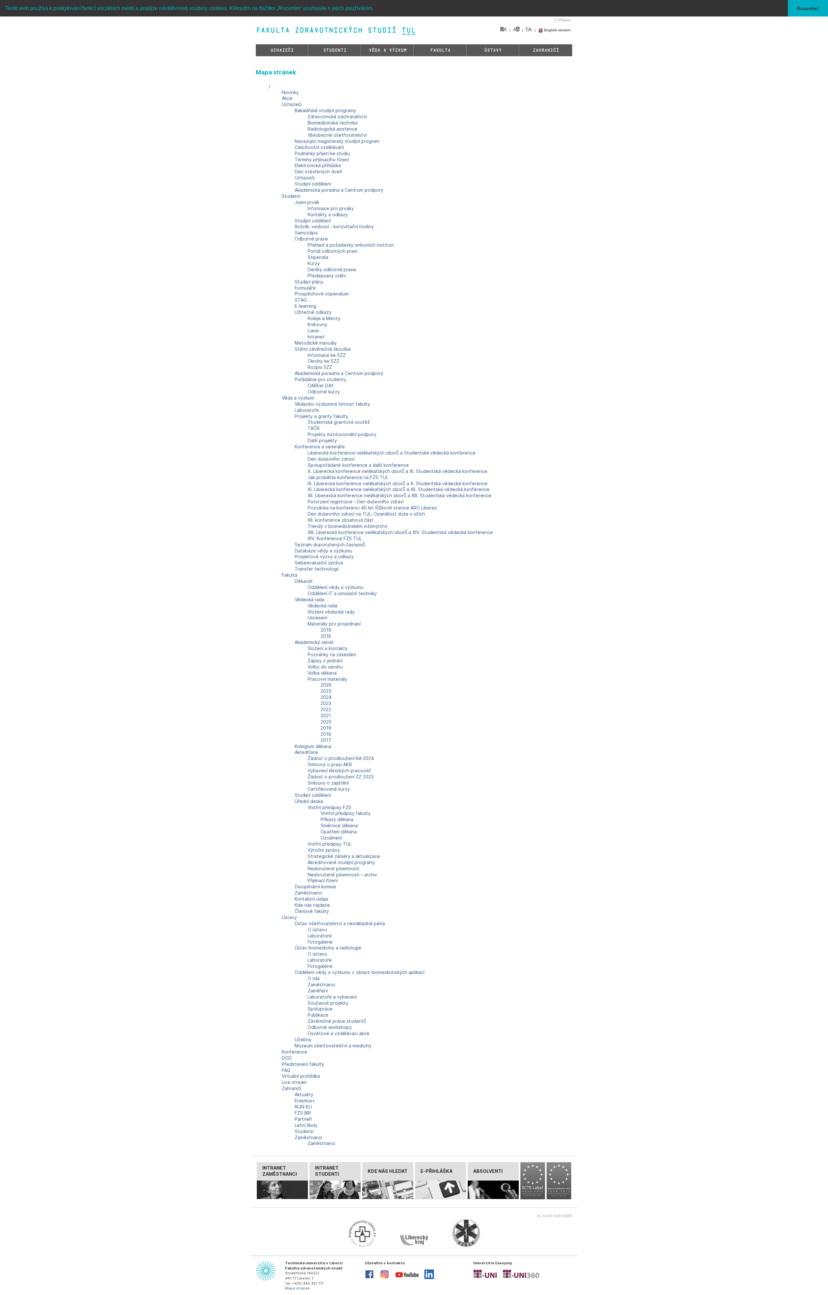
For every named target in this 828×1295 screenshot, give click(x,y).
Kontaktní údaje (311, 899)
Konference (294, 1051)
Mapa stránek (297, 1288)
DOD (287, 1058)
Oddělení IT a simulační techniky (342, 593)
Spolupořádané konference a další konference (358, 465)
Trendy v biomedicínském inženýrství (347, 526)
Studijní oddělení (313, 184)
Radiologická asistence (332, 129)
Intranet (316, 336)
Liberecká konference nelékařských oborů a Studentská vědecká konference (391, 452)
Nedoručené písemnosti (333, 868)
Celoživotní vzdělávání (319, 147)
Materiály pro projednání (334, 623)
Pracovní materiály (327, 679)
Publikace (318, 1015)
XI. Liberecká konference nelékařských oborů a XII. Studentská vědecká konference (398, 489)
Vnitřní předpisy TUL (330, 844)
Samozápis (306, 232)
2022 (326, 709)
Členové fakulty (312, 911)
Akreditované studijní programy (341, 862)
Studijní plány (309, 281)
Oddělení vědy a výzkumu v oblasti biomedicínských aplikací (359, 972)
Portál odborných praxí (332, 251)
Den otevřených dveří (318, 171)
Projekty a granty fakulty (321, 416)
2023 (326, 703)
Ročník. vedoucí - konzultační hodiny (334, 226)
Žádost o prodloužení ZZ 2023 (341, 776)
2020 (326, 721)
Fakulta (440, 50)
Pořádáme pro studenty (320, 379)
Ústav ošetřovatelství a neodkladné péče (340, 923)
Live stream (294, 1082)
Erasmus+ (305, 1100)
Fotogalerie (320, 942)
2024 (326, 697)
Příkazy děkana (337, 819)
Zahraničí (546, 50)
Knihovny (317, 324)
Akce (287, 98)
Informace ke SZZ (327, 355)
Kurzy (314, 263)
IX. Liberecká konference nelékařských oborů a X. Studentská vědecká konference (397, 483)
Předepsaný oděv (327, 275)
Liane (313, 330)
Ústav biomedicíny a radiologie (328, 947)
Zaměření (318, 990)
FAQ (286, 1070)
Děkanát (304, 581)
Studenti (334, 50)
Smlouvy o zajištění (328, 783)
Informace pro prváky (331, 208)
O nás (314, 978)
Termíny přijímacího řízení (322, 159)
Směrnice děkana (339, 825)
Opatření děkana (339, 831)
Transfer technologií (317, 569)
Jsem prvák (307, 202)
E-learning (305, 306)
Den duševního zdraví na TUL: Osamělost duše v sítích (366, 514)
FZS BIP (303, 1113)
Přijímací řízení (323, 880)
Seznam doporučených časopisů (330, 544)
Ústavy (493, 50)
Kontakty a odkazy (328, 214)
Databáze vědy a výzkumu (323, 550)
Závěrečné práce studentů (337, 1021)
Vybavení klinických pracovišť (339, 770)
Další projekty (322, 440)
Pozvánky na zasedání (332, 654)
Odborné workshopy (330, 1027)
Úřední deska (309, 801)
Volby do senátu (325, 666)
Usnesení (317, 617)
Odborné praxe (311, 238)
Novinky (290, 92)
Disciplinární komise (315, 886)
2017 (326, 740)
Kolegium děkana (313, 746)
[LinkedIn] (430, 1278)
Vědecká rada (309, 599)
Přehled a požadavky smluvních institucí (351, 245)
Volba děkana (322, 673)
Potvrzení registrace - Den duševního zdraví (356, 501)
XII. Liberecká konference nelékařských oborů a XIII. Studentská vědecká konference (399, 495)
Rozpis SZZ (320, 367)
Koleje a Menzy (324, 318)
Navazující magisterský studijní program (337, 141)
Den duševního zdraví (331, 459)
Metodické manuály (316, 343)
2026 (326, 685)
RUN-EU (303, 1106)
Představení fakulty (303, 1064)
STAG (301, 300)
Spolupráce (320, 1008)
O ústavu (317, 929)
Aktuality (304, 1094)
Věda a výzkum (388, 50)
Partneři (303, 1119)
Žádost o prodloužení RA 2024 (341, 758)
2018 (326, 636)
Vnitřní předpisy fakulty (346, 813)
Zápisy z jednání (325, 660)
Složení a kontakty (328, 648)
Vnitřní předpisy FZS (329, 807)
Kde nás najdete (312, 905)
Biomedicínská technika (333, 122)
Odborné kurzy (324, 391)
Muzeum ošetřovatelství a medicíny (333, 1045)
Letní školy (306, 1125)
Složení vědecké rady (331, 612)
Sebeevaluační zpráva (319, 562)
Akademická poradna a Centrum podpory (339, 190)
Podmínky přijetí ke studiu (322, 153)
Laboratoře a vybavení (332, 997)
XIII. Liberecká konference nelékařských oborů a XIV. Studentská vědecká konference (400, 532)
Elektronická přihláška (318, 165)
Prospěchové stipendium (322, 293)
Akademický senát (314, 642)
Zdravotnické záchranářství (337, 116)
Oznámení (331, 837)
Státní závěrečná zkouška (323, 349)
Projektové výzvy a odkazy (324, 556)
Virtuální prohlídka (301, 1076)
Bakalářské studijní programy (325, 110)
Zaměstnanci (308, 892)
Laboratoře (307, 410)
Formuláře (305, 288)
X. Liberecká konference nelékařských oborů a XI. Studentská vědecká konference (397, 471)
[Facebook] (369, 1278)
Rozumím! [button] (808, 8)
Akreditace (306, 752)
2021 (326, 715)
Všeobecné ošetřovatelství (337, 135)
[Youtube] (407, 1279)
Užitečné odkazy (313, 312)
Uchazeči (282, 50)
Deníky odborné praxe (332, 269)
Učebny (303, 1039)
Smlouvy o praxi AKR (330, 764)
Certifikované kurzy (329, 789)
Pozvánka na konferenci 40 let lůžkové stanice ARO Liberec (372, 507)
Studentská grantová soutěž (339, 422)
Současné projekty (328, 1003)
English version (557, 30)
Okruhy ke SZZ (323, 361)
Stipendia (318, 257)
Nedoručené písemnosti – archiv (342, 874)
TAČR (314, 428)
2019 (326, 630)
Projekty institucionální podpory (342, 434)
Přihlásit (564, 20)
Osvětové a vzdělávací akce (338, 1033)
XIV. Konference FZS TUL (335, 538)
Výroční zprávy (324, 850)
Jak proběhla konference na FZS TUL (348, 477)
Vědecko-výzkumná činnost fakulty (332, 404)
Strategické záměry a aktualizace (344, 856)
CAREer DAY (321, 385)
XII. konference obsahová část (341, 520)
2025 (326, 691)
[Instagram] (384, 1278)
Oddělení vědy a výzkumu (336, 587)
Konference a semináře (320, 446)
